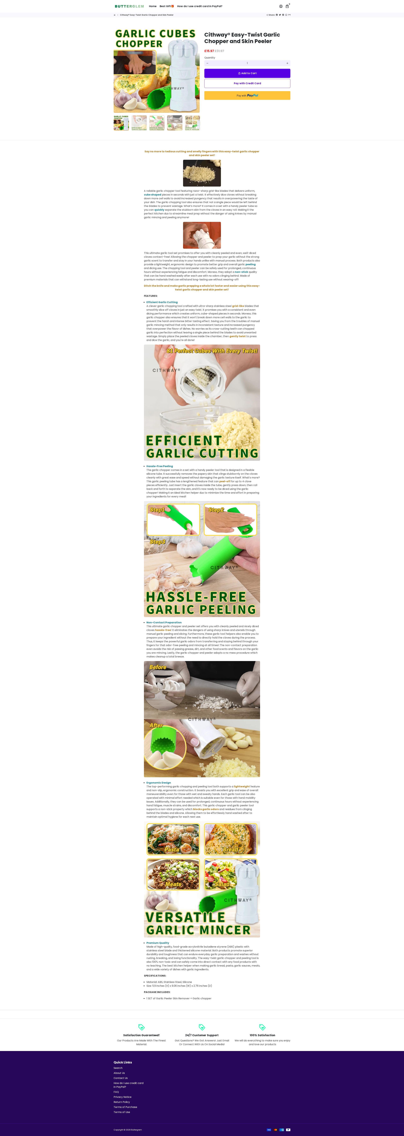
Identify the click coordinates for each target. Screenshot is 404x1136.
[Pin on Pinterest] (283, 15)
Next (195, 70)
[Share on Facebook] (277, 15)
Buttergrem (136, 1129)
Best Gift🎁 (167, 6)
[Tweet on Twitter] (280, 15)
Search (118, 1068)
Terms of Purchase (125, 1107)
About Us (119, 1073)
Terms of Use (122, 1112)
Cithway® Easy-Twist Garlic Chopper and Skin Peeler (146, 15)
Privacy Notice (122, 1097)
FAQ (116, 1092)
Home (153, 6)
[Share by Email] (289, 15)
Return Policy (122, 1102)
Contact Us (121, 1078)
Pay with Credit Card (247, 83)
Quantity (209, 57)
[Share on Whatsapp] (286, 15)
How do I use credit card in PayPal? (199, 6)
